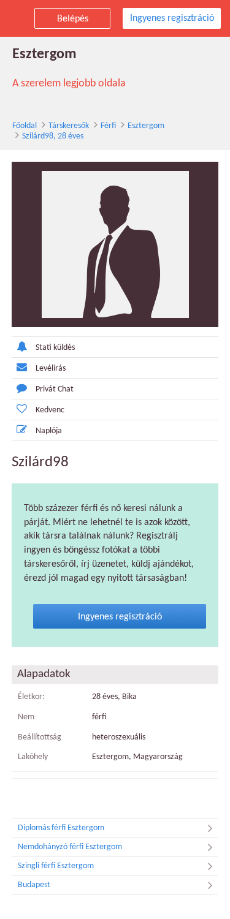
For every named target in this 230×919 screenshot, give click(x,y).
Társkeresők (68, 125)
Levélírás (51, 368)
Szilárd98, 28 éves (52, 136)
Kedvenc (50, 410)
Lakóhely (33, 757)
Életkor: (31, 697)
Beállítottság (39, 737)
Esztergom (146, 125)
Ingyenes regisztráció (172, 18)
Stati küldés (55, 347)
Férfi (108, 125)
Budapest (34, 885)
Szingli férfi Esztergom (56, 866)
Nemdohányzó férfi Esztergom (70, 847)
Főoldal (24, 125)
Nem (26, 717)
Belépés (72, 19)
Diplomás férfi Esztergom (61, 828)
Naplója (49, 431)
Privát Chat (55, 389)
